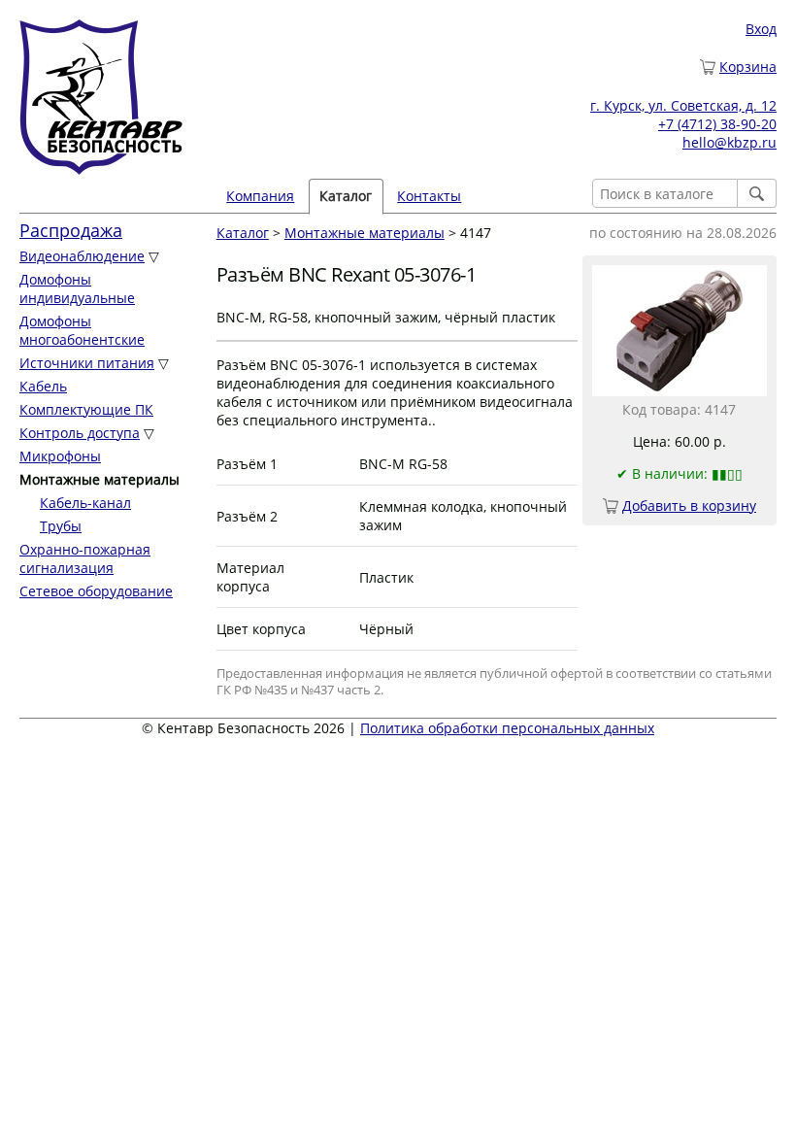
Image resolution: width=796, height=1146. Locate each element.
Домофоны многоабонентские (82, 330)
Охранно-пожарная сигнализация (84, 558)
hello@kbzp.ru (729, 142)
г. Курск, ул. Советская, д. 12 (683, 105)
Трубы (61, 526)
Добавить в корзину (689, 505)
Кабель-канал (85, 502)
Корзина (748, 66)
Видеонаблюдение (82, 256)
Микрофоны (60, 456)
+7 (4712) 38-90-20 (717, 124)
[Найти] (757, 193)
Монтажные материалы (364, 232)
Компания (260, 195)
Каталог (242, 232)
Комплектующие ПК (86, 409)
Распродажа (70, 230)
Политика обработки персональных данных (507, 728)
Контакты (429, 195)
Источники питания (86, 363)
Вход (761, 28)
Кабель (43, 386)
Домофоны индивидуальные (77, 288)
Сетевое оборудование (96, 591)
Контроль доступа (79, 432)
